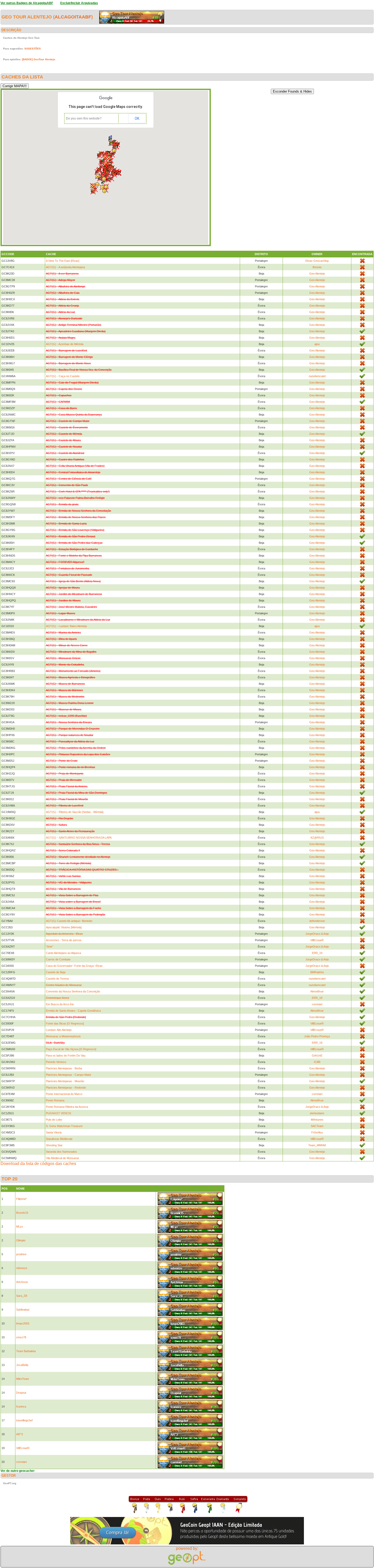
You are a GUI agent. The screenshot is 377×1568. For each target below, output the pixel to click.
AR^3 (19, 1434)
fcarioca (21, 1406)
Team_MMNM (317, 1145)
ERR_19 (317, 952)
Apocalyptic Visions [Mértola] (64, 927)
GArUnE (317, 1055)
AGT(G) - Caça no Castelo (63, 376)
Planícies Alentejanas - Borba (64, 1068)
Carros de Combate (58, 959)
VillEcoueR (317, 940)
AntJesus (22, 1281)
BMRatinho (317, 972)
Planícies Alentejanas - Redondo (66, 1087)
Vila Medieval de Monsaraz (62, 1158)
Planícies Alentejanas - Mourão (65, 1081)
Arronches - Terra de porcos (64, 940)
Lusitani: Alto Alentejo (59, 1029)
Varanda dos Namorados (61, 1151)
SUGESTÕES (32, 48)
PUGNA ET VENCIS (58, 1113)
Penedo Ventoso (56, 1061)
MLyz (19, 1226)
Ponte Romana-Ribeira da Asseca (67, 1106)
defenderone (317, 920)
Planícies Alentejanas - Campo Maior (68, 1074)
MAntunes (317, 1119)
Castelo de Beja (55, 972)
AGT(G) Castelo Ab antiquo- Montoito (69, 920)
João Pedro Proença (317, 1036)
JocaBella (22, 1364)
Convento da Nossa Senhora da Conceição (73, 991)
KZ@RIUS (317, 837)
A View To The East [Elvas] (62, 260)
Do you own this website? (84, 118)
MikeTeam (22, 1378)
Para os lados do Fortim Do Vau (65, 1055)
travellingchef (24, 1420)
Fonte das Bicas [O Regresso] (65, 1023)
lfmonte (317, 267)
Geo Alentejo (317, 273)
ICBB (317, 1061)
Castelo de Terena (57, 978)
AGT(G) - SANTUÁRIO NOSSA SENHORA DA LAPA (79, 837)
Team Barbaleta (26, 1351)
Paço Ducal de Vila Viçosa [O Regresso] (71, 1049)
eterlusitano (317, 1113)
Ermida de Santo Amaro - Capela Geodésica (73, 1010)
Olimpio (20, 1240)
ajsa (317, 344)
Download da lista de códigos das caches (38, 1163)
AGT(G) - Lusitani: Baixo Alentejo (66, 626)
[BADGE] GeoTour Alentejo (38, 59)
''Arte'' (49, 946)
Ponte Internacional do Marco (64, 1093)
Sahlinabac (23, 1309)
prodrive (21, 1254)
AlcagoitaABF (73, 16)
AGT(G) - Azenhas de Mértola (64, 344)
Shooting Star (54, 1145)
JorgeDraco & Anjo (317, 933)
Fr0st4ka (317, 1132)
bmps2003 (22, 1323)
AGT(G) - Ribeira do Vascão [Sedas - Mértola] (74, 811)
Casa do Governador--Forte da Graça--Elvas (74, 965)
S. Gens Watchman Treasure (64, 1126)
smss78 (21, 1337)
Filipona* (21, 1198)
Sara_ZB (21, 1295)
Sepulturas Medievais (59, 1138)
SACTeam (317, 1126)
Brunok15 (22, 1212)
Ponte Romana (55, 1100)
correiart (317, 1004)
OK (137, 118)
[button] (114, 147)
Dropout (21, 1392)
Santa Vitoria (54, 1132)
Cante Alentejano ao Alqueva (63, 952)
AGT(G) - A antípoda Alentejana (65, 267)
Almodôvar (317, 991)
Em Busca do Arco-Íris (60, 1004)
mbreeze (21, 1268)
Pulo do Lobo (54, 1119)
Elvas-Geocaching (317, 260)
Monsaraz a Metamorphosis (63, 1036)
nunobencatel (317, 376)
